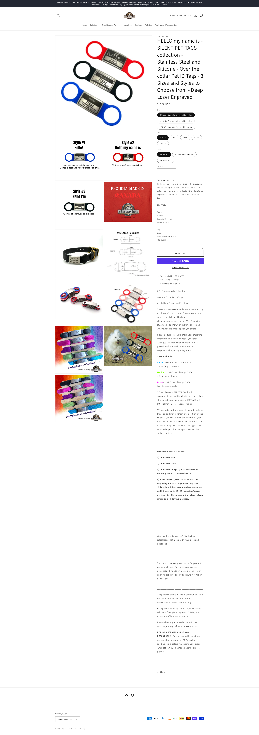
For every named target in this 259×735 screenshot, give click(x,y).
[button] (58, 15)
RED (174, 137)
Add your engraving (165, 180)
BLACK (163, 143)
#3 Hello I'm (165, 160)
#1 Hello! (164, 154)
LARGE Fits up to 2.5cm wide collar (176, 127)
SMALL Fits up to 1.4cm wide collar (176, 115)
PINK (185, 137)
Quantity (160, 166)
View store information (170, 284)
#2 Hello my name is (184, 154)
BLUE (196, 137)
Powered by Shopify (78, 729)
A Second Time (66, 729)
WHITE (163, 137)
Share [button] (162, 672)
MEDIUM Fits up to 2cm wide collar (176, 121)
